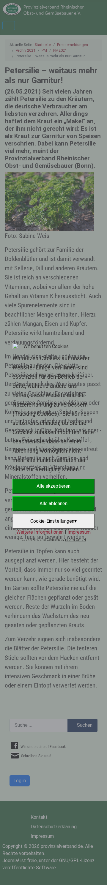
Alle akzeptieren (53, 486)
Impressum (79, 532)
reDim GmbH (75, 540)
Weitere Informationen (40, 532)
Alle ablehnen (53, 503)
